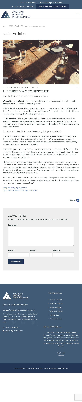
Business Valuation (55, 307)
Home (5, 26)
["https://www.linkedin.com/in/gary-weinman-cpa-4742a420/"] (12, 6)
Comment (13, 225)
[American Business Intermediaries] (15, 14)
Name (11, 251)
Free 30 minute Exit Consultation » (52, 6)
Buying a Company (56, 303)
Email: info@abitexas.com (14, 331)
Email (33, 251)
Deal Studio (64, 368)
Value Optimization (56, 311)
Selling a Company (55, 300)
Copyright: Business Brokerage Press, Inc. (20, 190)
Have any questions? (25, 6)
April (17, 26)
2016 (11, 26)
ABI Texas (19, 87)
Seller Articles (32, 87)
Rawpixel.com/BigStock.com (15, 188)
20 (22, 26)
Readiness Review (55, 319)
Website (56, 251)
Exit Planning (54, 315)
